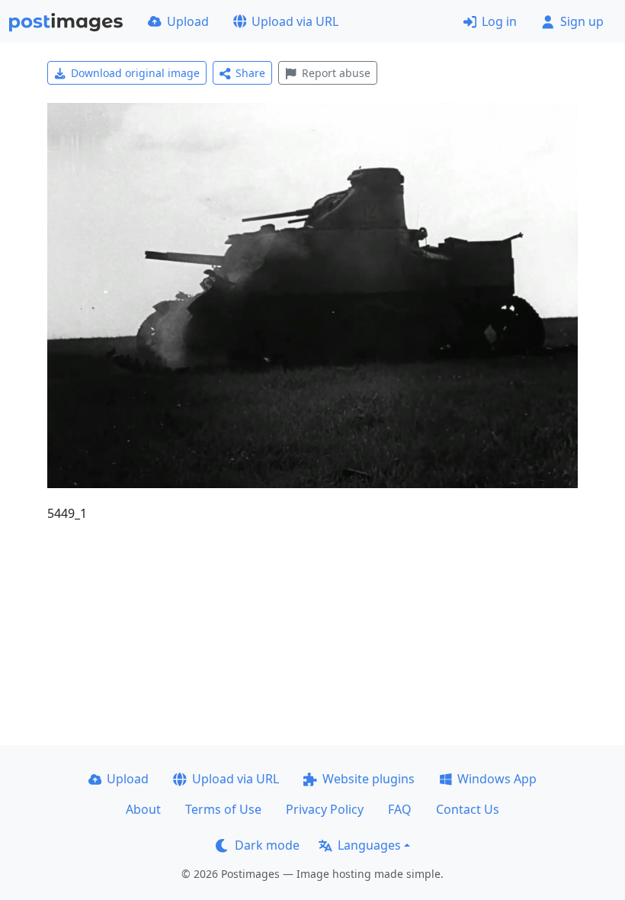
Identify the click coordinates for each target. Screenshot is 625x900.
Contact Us (467, 809)
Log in (499, 21)
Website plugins (368, 778)
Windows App (497, 778)
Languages (369, 845)
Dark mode (267, 845)
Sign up (582, 21)
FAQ (400, 809)
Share (250, 73)
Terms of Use (223, 809)
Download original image (135, 73)
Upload (188, 21)
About (143, 809)
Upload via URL (295, 21)
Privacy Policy (325, 809)
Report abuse (336, 73)
